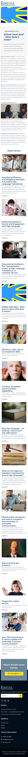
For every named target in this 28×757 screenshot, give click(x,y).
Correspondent (4, 723)
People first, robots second (10, 602)
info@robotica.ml (8, 739)
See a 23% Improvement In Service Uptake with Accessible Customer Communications (12, 640)
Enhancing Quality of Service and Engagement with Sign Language (13, 224)
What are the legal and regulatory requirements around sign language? (13, 473)
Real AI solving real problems (10, 564)
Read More (4, 195)
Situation (3, 728)
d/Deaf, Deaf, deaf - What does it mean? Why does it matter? (13, 309)
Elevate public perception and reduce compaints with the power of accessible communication (13, 521)
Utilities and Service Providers (8, 709)
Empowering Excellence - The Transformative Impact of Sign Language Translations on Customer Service (13, 268)
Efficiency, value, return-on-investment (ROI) (13, 351)
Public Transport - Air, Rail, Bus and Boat (11, 714)
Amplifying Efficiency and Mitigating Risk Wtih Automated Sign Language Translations (13, 180)
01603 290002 (7, 736)
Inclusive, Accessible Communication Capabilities (11, 389)
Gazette (3, 725)
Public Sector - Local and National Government (12, 712)
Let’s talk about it (14, 673)
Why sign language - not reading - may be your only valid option (13, 430)
